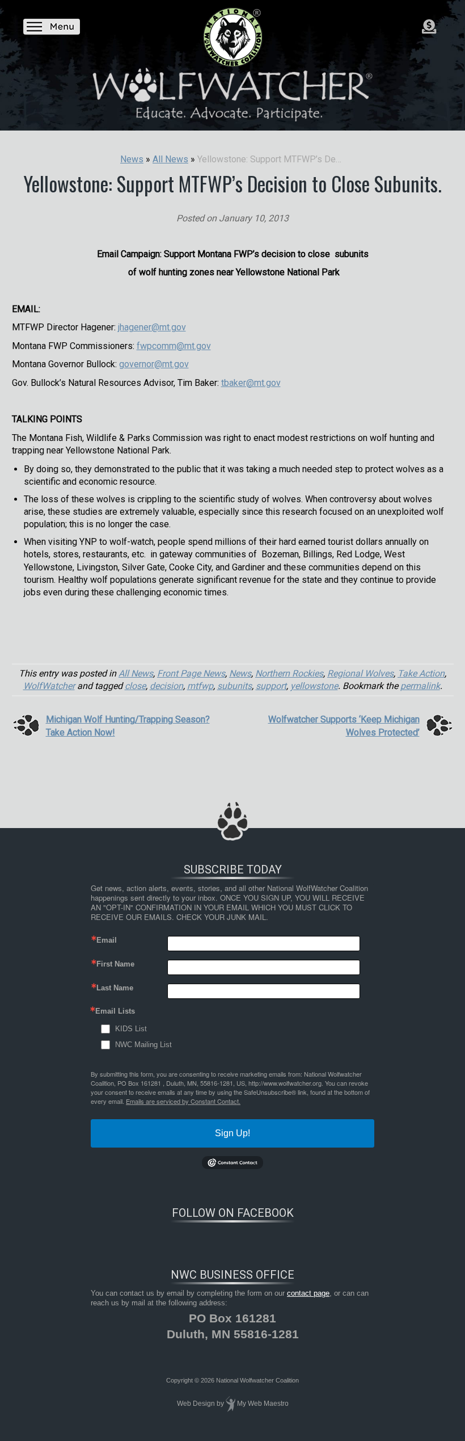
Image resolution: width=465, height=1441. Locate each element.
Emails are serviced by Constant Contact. (183, 1101)
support (271, 685)
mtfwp (200, 685)
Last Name (114, 988)
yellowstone (314, 685)
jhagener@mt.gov (152, 327)
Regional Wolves (360, 673)
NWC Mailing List (143, 1044)
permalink (420, 685)
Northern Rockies (289, 673)
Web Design (196, 1404)
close (135, 685)
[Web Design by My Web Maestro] (230, 1404)
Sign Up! (232, 1133)
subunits (234, 685)
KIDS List (131, 1028)
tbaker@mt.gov (251, 382)
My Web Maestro (263, 1404)
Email (106, 940)
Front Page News (191, 673)
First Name (115, 964)
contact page (308, 1293)
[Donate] (429, 27)
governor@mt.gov (154, 364)
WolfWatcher (49, 685)
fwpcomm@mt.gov (174, 346)
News (240, 673)
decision (166, 685)
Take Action (421, 673)
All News (136, 673)
